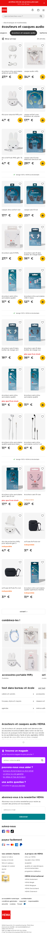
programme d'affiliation (33, 871)
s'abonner (23, 817)
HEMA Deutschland (32, 888)
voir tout (41, 688)
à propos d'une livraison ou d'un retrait (18, 771)
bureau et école (7, 860)
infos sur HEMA (30, 857)
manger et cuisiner (8, 866)
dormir (4, 869)
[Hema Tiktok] (12, 831)
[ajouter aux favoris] (20, 45)
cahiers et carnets (8, 694)
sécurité (5, 904)
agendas (5, 708)
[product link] (12, 55)
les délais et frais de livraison (14, 777)
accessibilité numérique (10, 898)
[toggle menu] (43, 10)
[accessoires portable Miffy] (22, 651)
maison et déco (7, 857)
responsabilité (33, 901)
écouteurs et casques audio (23, 33)
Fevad (19, 904)
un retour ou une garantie (13, 774)
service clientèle (18, 786)
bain (3, 872)
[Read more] (23, 742)
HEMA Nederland (31, 879)
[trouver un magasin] (42, 760)
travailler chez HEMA (32, 860)
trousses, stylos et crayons (11, 701)
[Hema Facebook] (3, 831)
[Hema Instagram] (7, 831)
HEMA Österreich (31, 891)
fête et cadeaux (8, 863)
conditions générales (9, 901)
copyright (22, 901)
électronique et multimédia (14, 23)
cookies (13, 904)
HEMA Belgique (30, 885)
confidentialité (26, 898)
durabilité (28, 863)
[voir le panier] (38, 10)
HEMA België (29, 882)
